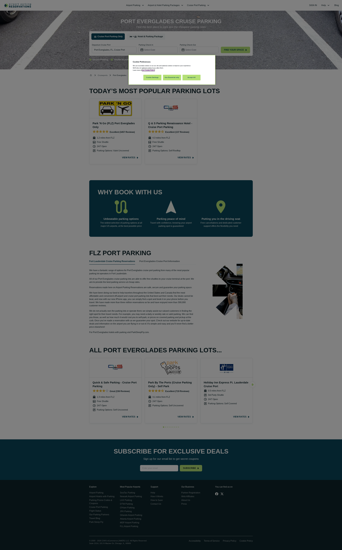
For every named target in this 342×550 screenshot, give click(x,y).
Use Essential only (172, 77)
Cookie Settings (152, 77)
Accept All (192, 77)
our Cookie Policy (148, 70)
